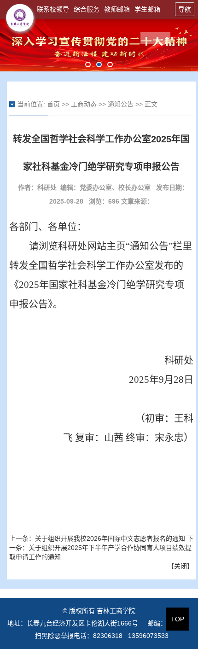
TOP (177, 619)
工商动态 (84, 104)
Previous (34, 45)
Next (163, 45)
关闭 (180, 566)
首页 (53, 104)
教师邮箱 (117, 9)
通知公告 (121, 104)
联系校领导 (53, 9)
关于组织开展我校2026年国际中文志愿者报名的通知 (110, 538)
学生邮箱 (147, 9)
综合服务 (86, 9)
